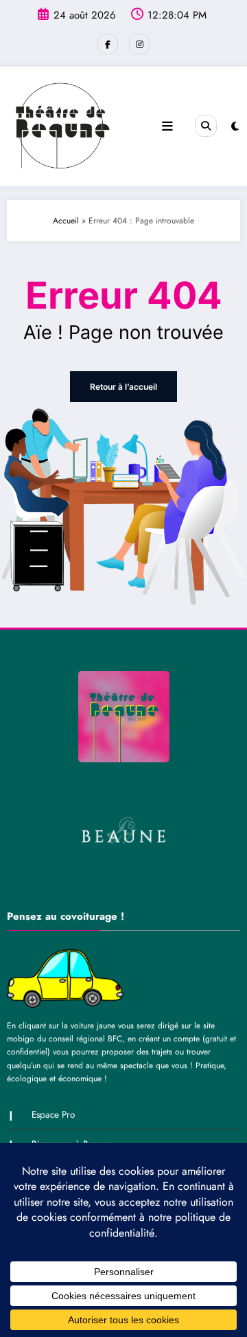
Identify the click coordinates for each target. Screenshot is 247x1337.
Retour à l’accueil (123, 387)
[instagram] (139, 44)
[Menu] (167, 126)
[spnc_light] (235, 126)
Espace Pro (53, 1114)
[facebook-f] (107, 44)
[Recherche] (206, 126)
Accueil (66, 220)
